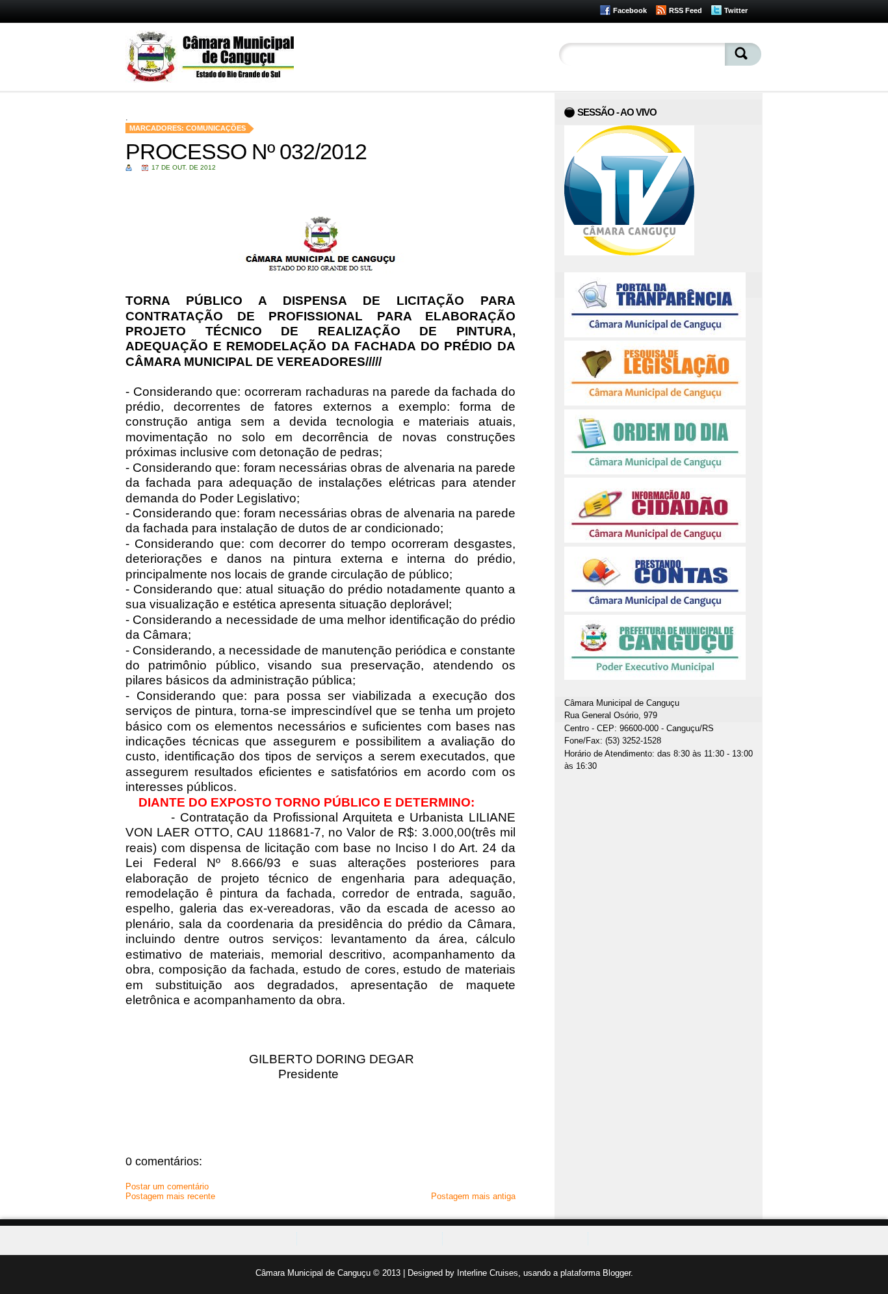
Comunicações (216, 128)
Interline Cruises (487, 1273)
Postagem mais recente (170, 1196)
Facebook (630, 10)
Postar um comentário (167, 1186)
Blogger (617, 1273)
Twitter (736, 10)
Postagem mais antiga (473, 1196)
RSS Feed (685, 10)
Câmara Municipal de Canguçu (313, 1273)
